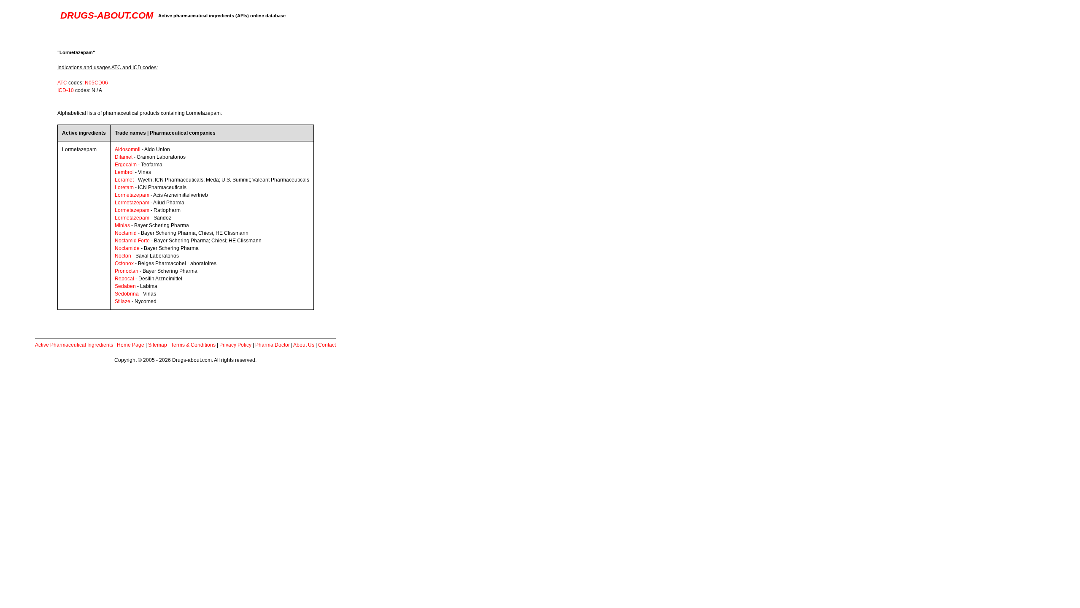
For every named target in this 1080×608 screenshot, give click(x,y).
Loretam (124, 187)
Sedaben (125, 286)
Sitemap (157, 345)
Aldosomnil (127, 149)
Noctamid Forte (132, 241)
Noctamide (127, 248)
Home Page (130, 345)
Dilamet (123, 157)
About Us (303, 345)
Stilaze (122, 301)
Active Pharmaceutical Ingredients (74, 345)
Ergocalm (126, 165)
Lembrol (124, 172)
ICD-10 (65, 90)
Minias (122, 225)
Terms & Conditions (193, 345)
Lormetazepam (132, 195)
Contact (327, 345)
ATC (62, 83)
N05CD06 (96, 83)
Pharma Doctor (272, 345)
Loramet (124, 180)
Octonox (124, 263)
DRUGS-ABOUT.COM (106, 15)
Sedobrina (127, 294)
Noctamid (126, 233)
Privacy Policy (235, 345)
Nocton (123, 256)
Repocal (124, 279)
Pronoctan (126, 271)
